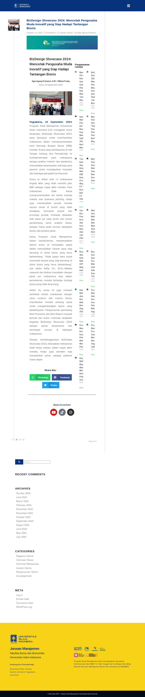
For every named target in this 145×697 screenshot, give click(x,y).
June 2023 (21, 529)
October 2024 (23, 493)
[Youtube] (53, 412)
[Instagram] (70, 412)
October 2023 (23, 517)
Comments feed (24, 603)
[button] (128, 5)
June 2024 (21, 497)
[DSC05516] (14, 25)
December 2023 (24, 509)
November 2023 (24, 513)
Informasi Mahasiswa (27, 563)
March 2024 (22, 501)
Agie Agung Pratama (86, 32)
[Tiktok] (62, 412)
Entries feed (22, 599)
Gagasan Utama (24, 556)
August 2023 (22, 525)
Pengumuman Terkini (27, 572)
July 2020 (21, 536)
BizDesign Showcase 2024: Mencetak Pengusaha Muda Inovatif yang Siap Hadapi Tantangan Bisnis (62, 24)
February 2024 (23, 505)
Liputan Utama (66, 32)
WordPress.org (24, 606)
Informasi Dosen (25, 560)
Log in (19, 595)
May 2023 (21, 532)
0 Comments (50, 32)
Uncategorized (23, 575)
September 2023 (24, 521)
